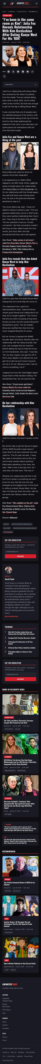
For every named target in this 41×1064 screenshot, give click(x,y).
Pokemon (13, 970)
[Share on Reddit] (23, 72)
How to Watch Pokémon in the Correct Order (20, 963)
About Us (13, 1052)
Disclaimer (21, 1052)
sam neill (17, 729)
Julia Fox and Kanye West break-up (22, 524)
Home (4, 11)
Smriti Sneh (5, 42)
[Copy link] (32, 72)
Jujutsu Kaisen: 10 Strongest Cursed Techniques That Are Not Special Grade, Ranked (18, 924)
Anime (6, 919)
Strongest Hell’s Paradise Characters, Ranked (21, 638)
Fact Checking (30, 1052)
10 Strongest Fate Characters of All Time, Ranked (20, 643)
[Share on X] (13, 72)
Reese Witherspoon (10, 770)
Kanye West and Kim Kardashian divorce (24, 528)
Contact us (5, 1052)
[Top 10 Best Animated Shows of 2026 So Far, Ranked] (20, 866)
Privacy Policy (28, 1056)
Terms (4, 1040)
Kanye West (11, 189)
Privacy (4, 1037)
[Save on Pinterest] (8, 72)
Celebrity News (21, 11)
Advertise (5, 1028)
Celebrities (11, 11)
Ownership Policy (7, 1060)
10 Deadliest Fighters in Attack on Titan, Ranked (20, 653)
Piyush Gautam (8, 929)
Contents (9, 84)
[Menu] (4, 3)
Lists (3, 1013)
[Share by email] (28, 72)
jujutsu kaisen (8, 932)
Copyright (20, 1056)
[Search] (37, 4)
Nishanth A (7, 726)
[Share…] (4, 76)
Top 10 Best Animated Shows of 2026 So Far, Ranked (19, 883)
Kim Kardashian (27, 189)
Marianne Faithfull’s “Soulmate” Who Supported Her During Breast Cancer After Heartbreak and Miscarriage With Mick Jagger (19, 804)
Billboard (13, 518)
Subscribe (20, 556)
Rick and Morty (9, 729)
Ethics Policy (11, 1056)
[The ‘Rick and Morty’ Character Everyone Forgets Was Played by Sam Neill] (20, 704)
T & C (4, 1056)
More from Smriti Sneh (12, 616)
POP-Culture (6, 1010)
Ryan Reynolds (21, 770)
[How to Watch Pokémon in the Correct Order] (20, 947)
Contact (5, 1025)
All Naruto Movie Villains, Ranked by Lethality (21, 648)
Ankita (6, 767)
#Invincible (8, 891)
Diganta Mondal (9, 966)
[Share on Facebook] (18, 72)
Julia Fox (34, 183)
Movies (4, 1004)
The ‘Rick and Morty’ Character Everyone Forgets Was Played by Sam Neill (18, 721)
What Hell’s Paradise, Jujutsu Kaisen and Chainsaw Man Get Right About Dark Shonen (21, 633)
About (4, 1022)
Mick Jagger (8, 814)
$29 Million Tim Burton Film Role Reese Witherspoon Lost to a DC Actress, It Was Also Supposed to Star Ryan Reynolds (20, 762)
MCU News (6, 1006)
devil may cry (16, 891)
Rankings (7, 879)
